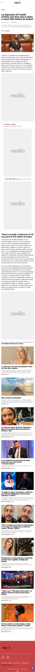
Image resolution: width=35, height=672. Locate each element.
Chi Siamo (4, 663)
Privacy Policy (16, 663)
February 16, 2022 (25, 179)
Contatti (10, 663)
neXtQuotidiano (5, 22)
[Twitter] (6, 656)
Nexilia (3, 374)
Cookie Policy (25, 663)
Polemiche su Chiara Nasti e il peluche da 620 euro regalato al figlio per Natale (16, 559)
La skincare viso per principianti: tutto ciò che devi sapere (16, 367)
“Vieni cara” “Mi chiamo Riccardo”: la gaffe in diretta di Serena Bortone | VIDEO (16, 592)
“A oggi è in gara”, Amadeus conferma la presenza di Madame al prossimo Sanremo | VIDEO (17, 493)
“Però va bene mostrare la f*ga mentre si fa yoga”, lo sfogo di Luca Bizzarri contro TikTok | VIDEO (17, 526)
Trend (3, 9)
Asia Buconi (4, 567)
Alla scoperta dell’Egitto (11, 398)
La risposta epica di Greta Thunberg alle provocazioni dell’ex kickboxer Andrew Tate (16, 429)
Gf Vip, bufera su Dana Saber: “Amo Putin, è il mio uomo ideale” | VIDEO (16, 624)
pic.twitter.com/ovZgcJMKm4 (13, 126)
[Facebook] (2, 656)
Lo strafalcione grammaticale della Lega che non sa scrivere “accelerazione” (15, 462)
